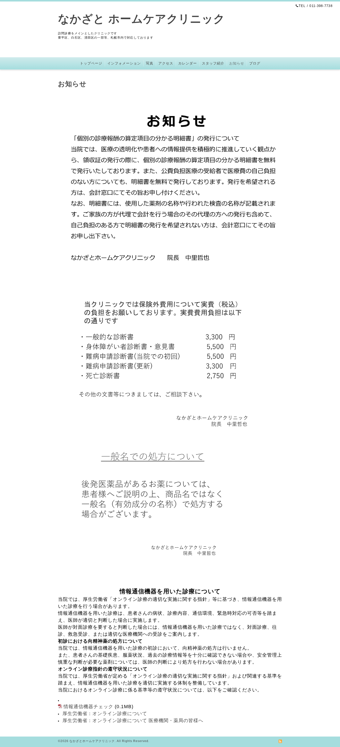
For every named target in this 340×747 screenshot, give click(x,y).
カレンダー (187, 63)
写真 (149, 63)
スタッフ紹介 (213, 63)
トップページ (91, 63)
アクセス (165, 63)
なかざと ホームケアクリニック (141, 18)
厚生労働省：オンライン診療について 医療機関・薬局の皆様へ (132, 720)
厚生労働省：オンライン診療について (104, 713)
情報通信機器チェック (88, 706)
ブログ (254, 63)
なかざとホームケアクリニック (92, 741)
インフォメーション (124, 63)
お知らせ (236, 63)
